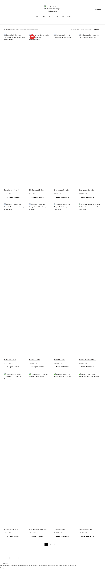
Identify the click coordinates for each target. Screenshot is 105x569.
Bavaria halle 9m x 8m (12, 190)
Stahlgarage (38, 22)
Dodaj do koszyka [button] (13, 197)
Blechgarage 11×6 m (36, 190)
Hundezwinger (23, 22)
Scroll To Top (4, 563)
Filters (96, 30)
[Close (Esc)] (2, 558)
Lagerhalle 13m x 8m (11, 529)
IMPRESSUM (53, 17)
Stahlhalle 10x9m (60, 529)
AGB (62, 17)
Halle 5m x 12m (34, 359)
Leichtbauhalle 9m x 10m (38, 529)
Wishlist (89, 8)
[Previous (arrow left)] (2, 561)
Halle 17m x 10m (10, 359)
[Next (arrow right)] (7, 561)
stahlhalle (51, 22)
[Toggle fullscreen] (11, 558)
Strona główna (10, 29)
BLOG (69, 17)
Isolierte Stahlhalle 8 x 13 (87, 359)
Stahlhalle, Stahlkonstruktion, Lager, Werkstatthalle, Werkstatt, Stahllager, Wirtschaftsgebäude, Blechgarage (49, 553)
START (36, 17)
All (12, 22)
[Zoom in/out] (16, 558)
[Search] (83, 9)
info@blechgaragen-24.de (28, 2)
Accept (2, 568)
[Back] (6, 22)
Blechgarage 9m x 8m (86, 190)
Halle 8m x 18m (59, 359)
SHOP (44, 17)
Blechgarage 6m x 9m (61, 190)
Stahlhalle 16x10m (85, 529)
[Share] (7, 558)
